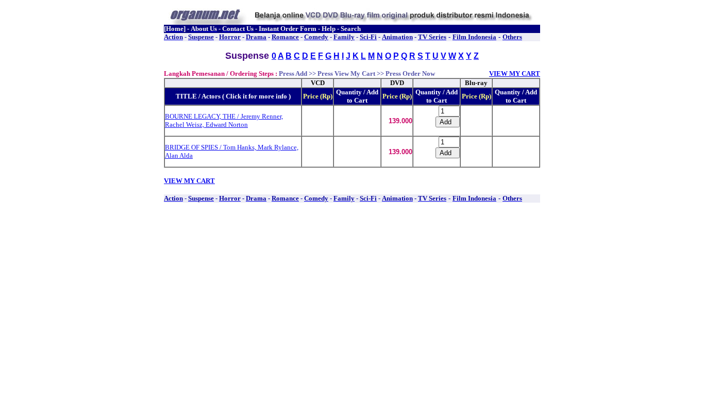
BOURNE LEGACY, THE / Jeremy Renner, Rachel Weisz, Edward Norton (224, 120)
